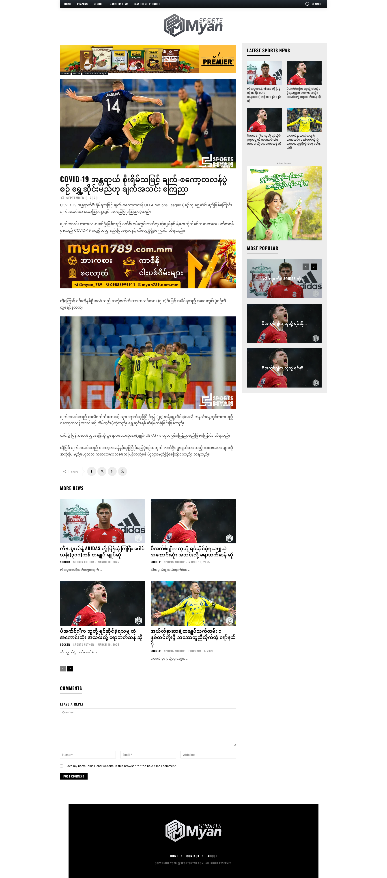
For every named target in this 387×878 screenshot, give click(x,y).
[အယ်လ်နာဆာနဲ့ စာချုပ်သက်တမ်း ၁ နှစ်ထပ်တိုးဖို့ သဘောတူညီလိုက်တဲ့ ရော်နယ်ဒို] (193, 603)
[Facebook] (91, 471)
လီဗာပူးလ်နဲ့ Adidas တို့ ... (284, 278)
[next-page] (70, 668)
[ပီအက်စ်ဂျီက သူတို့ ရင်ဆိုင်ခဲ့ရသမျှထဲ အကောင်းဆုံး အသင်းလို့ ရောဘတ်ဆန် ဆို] (193, 521)
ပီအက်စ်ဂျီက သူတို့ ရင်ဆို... (284, 323)
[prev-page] (63, 668)
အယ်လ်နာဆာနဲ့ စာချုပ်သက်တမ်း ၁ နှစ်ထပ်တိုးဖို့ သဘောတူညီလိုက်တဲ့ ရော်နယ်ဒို (193, 637)
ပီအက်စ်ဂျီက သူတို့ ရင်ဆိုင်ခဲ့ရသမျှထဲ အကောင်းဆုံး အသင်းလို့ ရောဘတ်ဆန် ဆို (192, 551)
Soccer (76, 73)
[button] (313, 4)
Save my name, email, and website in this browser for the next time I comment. (121, 766)
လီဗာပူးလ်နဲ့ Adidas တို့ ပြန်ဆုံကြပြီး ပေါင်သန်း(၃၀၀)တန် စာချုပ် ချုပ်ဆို (102, 551)
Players (65, 73)
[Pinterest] (112, 471)
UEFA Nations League (95, 73)
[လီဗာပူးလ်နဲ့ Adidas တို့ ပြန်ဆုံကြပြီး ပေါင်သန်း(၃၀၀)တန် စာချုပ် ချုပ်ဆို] (102, 521)
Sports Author (83, 562)
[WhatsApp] (122, 471)
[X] (101, 471)
